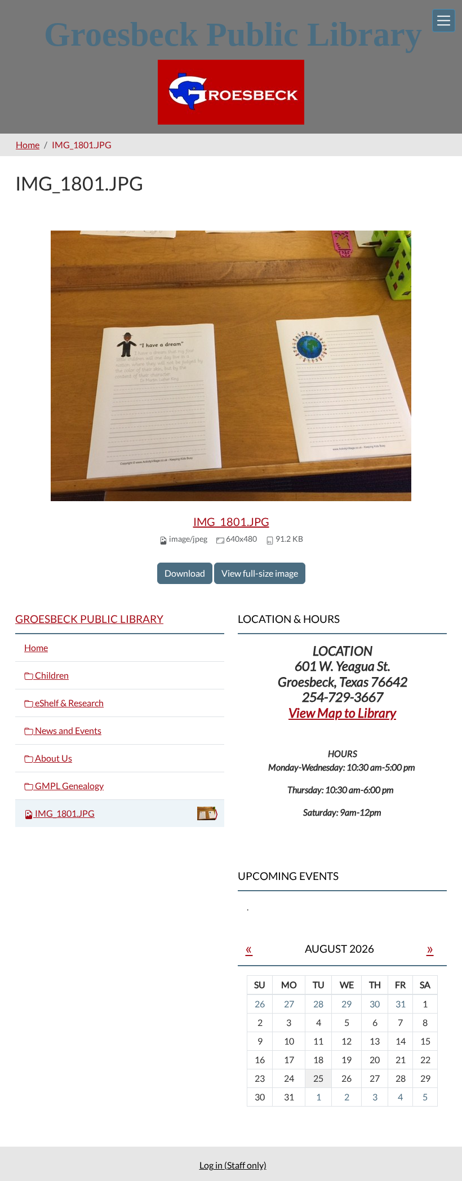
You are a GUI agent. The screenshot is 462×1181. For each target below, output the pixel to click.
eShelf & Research (68, 702)
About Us (52, 758)
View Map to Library (342, 712)
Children (51, 675)
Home (27, 144)
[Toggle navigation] (443, 20)
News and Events (67, 730)
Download (185, 573)
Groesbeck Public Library (89, 618)
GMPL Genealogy (68, 785)
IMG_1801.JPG (231, 521)
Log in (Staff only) (232, 1165)
